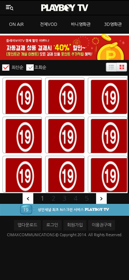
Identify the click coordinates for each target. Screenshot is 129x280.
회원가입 (75, 225)
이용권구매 (101, 225)
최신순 (17, 67)
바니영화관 (81, 24)
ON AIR (16, 24)
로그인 (52, 225)
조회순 (40, 67)
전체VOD (48, 24)
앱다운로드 (27, 225)
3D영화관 (113, 24)
